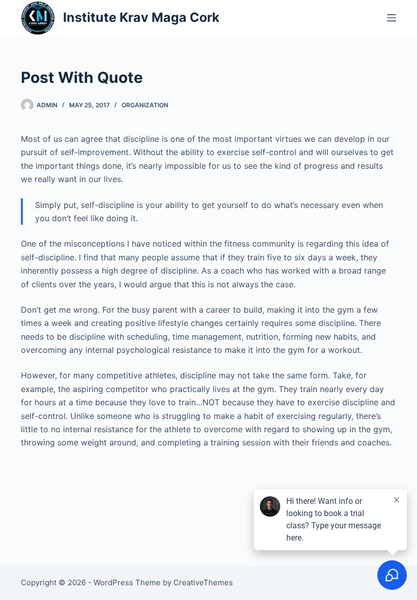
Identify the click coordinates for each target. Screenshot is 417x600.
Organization (145, 105)
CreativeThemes (203, 582)
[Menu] (391, 17)
